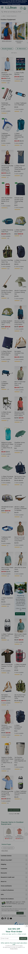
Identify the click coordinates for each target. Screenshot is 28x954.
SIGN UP (23, 938)
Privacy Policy (14, 948)
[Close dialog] (26, 926)
